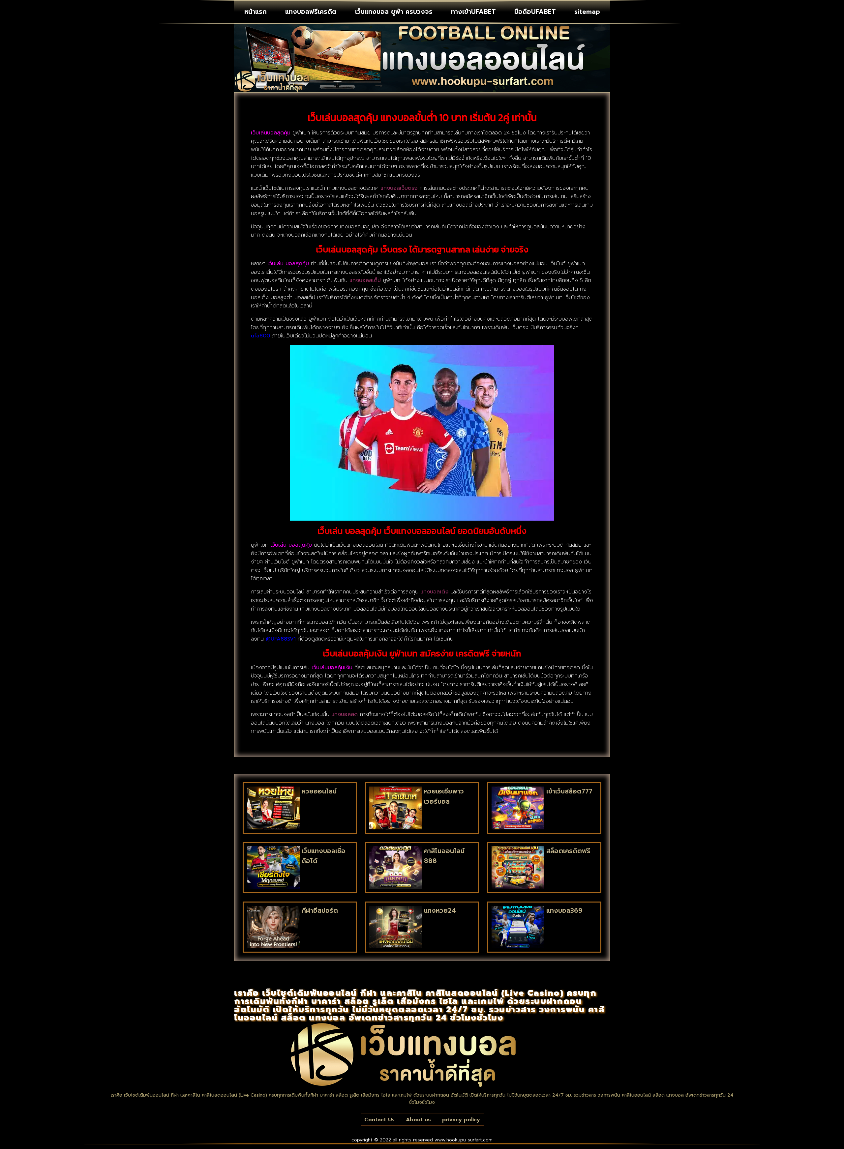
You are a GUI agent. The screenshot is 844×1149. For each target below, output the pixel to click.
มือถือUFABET (535, 11)
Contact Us (379, 1120)
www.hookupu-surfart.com (464, 1139)
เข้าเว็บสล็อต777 (569, 791)
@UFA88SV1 (281, 639)
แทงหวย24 (440, 910)
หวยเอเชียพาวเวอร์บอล (444, 796)
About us (418, 1120)
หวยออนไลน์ (319, 791)
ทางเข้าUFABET (473, 11)
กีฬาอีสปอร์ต (320, 910)
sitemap (587, 11)
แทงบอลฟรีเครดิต (311, 11)
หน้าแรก (255, 11)
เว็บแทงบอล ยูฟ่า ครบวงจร (394, 11)
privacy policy (461, 1120)
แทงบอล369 (564, 910)
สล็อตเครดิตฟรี (568, 851)
